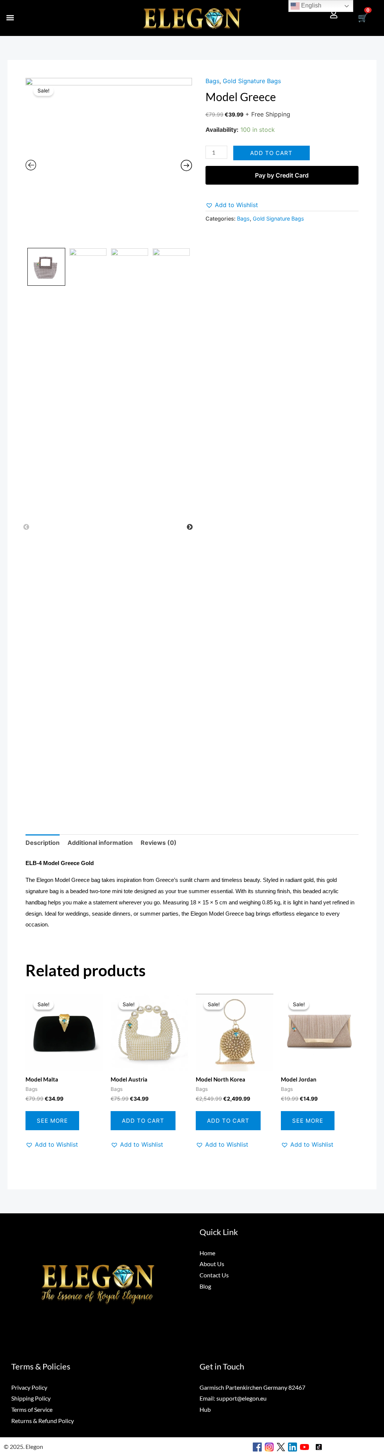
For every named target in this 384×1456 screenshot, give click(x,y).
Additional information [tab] (100, 842)
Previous (26, 527)
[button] (10, 18)
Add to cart (271, 153)
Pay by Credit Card (282, 175)
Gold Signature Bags (252, 81)
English (310, 5)
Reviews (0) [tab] (159, 842)
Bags (212, 81)
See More (52, 1120)
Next (190, 527)
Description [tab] (43, 842)
